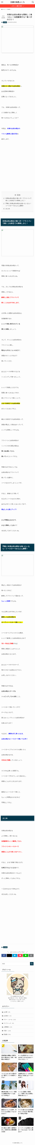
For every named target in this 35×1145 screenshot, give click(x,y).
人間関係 (8, 1027)
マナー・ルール (10, 1019)
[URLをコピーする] (31, 955)
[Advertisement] (17, 168)
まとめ (8, 208)
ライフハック (9, 1023)
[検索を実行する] (32, 963)
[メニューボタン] (2, 2)
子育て (7, 1030)
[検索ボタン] (33, 2)
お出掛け (7, 1015)
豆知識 (5, 22)
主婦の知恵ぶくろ (17, 2)
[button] (3, 955)
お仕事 (7, 1012)
